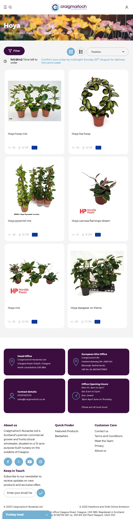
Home (8, 32)
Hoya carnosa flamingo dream (91, 220)
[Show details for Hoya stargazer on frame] (97, 275)
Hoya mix (14, 307)
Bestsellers (61, 436)
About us (100, 450)
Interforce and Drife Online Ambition (108, 506)
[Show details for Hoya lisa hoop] (98, 101)
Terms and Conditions (108, 436)
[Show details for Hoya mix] (34, 275)
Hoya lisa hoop (81, 133)
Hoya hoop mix (17, 133)
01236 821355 (24, 395)
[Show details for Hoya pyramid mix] (34, 188)
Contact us (101, 431)
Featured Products (66, 431)
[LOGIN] (127, 7)
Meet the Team (104, 441)
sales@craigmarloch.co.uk (31, 399)
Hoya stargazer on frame (86, 307)
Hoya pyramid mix (19, 220)
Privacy (99, 445)
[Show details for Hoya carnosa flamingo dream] (98, 188)
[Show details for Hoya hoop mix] (34, 101)
